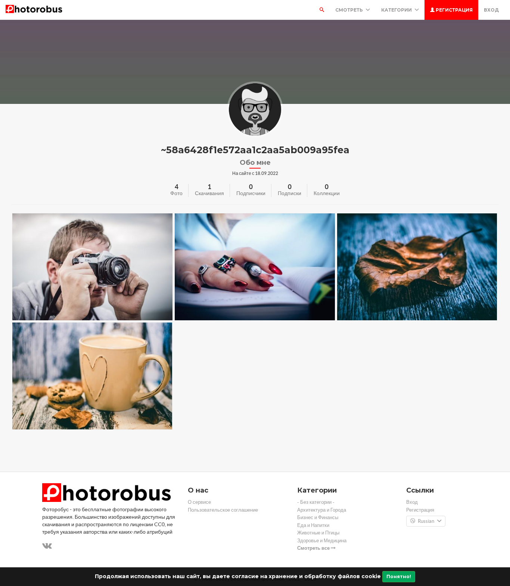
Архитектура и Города (321, 510)
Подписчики (250, 193)
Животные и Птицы (318, 533)
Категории (397, 10)
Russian (426, 521)
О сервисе (199, 502)
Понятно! (398, 576)
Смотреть (349, 10)
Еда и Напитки (313, 525)
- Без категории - (316, 502)
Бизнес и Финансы (317, 517)
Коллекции (327, 193)
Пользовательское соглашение (223, 510)
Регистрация (454, 10)
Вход (491, 10)
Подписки (289, 193)
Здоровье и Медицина (321, 540)
